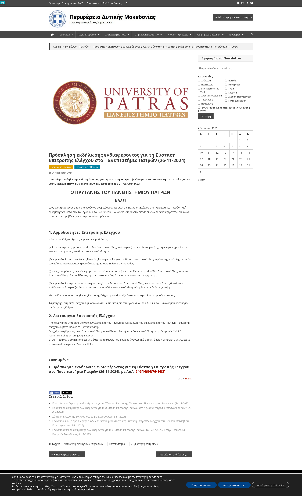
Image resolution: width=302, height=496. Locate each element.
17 (201, 159)
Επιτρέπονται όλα (201, 485)
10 (201, 152)
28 (232, 165)
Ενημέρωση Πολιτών (115, 34)
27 (225, 165)
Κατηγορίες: (206, 76)
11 (209, 152)
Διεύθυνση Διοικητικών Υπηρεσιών (83, 443)
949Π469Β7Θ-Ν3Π (150, 371)
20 (225, 159)
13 (225, 152)
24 (201, 165)
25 (209, 165)
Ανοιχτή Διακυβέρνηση (208, 34)
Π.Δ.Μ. (188, 378)
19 (217, 159)
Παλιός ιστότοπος (112, 3)
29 (240, 165)
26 (217, 165)
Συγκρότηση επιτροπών (144, 443)
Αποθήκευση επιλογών (270, 485)
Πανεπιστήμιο (117, 443)
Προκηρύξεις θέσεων (87, 167)
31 (201, 171)
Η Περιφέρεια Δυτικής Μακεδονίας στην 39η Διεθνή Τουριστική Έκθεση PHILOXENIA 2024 (69, 454)
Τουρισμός (234, 34)
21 (232, 159)
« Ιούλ (201, 179)
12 (217, 152)
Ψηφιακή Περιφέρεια (177, 34)
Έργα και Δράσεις (87, 34)
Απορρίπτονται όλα (234, 485)
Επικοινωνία (93, 3)
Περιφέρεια (64, 34)
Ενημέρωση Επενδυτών (147, 34)
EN (127, 3)
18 (209, 159)
